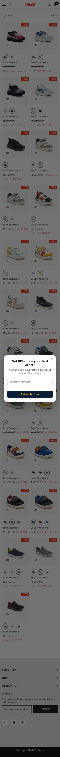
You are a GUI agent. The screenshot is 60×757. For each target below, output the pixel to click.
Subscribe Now (30, 394)
